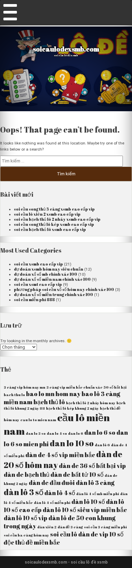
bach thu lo (14, 394)
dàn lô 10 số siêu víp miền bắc (85, 510)
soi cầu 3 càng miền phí (105, 527)
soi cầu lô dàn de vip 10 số (87, 534)
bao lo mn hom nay (53, 394)
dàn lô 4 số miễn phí (52, 502)
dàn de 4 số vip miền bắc (60, 455)
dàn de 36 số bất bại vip (92, 466)
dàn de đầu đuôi (52, 482)
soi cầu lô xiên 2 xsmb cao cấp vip (47, 214)
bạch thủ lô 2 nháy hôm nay (90, 402)
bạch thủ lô (49, 402)
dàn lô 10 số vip (25, 518)
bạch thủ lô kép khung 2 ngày (72, 408)
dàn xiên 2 (47, 527)
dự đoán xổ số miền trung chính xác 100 (53, 294)
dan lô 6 (102, 445)
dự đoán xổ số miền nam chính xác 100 (52, 279)
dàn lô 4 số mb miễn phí (97, 493)
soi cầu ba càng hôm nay (26, 535)
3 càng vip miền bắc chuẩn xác (74, 387)
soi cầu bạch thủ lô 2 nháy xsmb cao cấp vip (57, 219)
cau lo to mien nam (38, 419)
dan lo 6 (75, 433)
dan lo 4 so (57, 433)
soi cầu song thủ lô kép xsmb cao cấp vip (54, 224)
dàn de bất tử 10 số (77, 474)
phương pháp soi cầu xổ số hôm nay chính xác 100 (64, 289)
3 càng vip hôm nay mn (24, 387)
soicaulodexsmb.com (66, 49)
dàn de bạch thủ (26, 474)
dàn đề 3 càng (70, 527)
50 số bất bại (115, 387)
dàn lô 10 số (88, 501)
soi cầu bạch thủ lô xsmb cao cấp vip (50, 229)
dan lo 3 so (36, 433)
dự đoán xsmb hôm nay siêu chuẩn (48, 269)
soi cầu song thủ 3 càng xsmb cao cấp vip (54, 209)
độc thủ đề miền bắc (32, 542)
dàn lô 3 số (23, 492)
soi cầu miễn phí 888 (34, 299)
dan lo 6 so (99, 432)
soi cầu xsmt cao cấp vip (38, 284)
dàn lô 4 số (59, 493)
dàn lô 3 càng (95, 482)
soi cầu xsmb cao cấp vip (38, 264)
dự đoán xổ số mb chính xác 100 (45, 274)
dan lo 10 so (72, 443)
